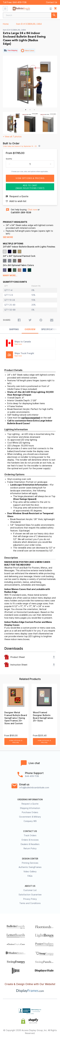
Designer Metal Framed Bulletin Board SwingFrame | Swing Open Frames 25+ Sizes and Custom (15, 717)
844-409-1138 (20, 2)
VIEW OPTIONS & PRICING (15, 741)
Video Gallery (30, 871)
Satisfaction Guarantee (30, 894)
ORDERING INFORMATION (30, 799)
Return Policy (30, 848)
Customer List (30, 890)
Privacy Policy (30, 899)
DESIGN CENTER (30, 859)
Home (6, 24)
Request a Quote (30, 804)
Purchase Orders (30, 812)
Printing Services (30, 863)
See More (8, 237)
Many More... (10, 275)
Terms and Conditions (30, 903)
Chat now (32, 209)
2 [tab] (30, 109)
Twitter (20, 1043)
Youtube (51, 1043)
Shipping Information (30, 808)
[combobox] (30, 15)
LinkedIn (40, 1043)
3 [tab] (34, 109)
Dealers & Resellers (30, 844)
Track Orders (30, 835)
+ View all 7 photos (12, 136)
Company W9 (30, 821)
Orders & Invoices (30, 840)
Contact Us (51, 2)
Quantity (9, 159)
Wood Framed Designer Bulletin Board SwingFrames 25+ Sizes (43, 716)
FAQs (30, 876)
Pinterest (30, 1043)
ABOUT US (30, 886)
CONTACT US (30, 831)
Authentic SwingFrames (30, 867)
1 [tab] (25, 109)
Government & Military (30, 817)
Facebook (9, 1043)
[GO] (54, 15)
